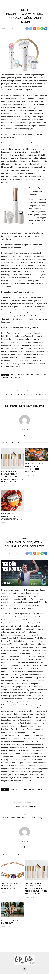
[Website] (24, 435)
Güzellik (24, 10)
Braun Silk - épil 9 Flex (14, 377)
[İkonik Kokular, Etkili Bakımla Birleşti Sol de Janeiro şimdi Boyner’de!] (12, 501)
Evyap (19, 789)
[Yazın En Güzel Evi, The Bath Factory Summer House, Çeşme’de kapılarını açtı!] (36, 454)
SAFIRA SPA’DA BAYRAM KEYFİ (24, 806)
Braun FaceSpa (23, 375)
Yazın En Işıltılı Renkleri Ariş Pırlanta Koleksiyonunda (11, 886)
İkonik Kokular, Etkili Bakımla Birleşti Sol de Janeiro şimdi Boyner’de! (11, 516)
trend (39, 789)
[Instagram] (24, 969)
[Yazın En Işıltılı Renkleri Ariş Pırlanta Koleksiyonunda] (12, 870)
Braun (13, 375)
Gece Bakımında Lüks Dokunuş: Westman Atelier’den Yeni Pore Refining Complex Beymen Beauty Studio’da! (12, 477)
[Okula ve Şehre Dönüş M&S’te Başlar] (12, 910)
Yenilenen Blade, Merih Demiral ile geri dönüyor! (25, 395)
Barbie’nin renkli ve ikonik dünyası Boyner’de (24, 406)
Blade (13, 789)
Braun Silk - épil (38, 375)
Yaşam (24, 538)
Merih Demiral (29, 789)
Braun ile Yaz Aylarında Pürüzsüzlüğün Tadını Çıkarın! (24, 818)
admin (4, 29)
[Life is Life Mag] (24, 959)
